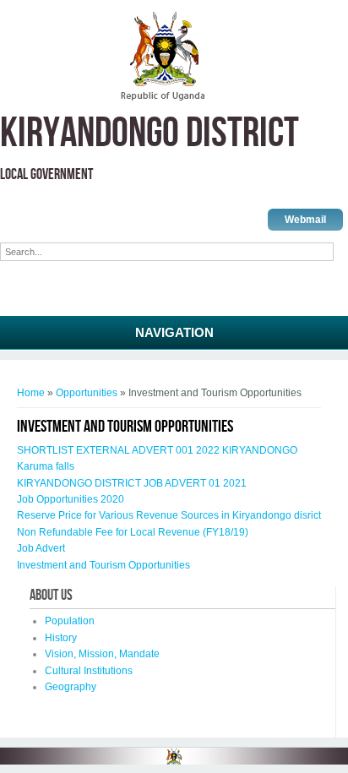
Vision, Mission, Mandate (102, 654)
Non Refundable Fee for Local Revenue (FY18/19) (132, 532)
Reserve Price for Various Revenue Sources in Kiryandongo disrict (169, 515)
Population (70, 621)
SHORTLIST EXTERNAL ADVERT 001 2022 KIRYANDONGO (157, 450)
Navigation (174, 332)
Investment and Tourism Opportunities (103, 565)
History (61, 638)
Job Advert (41, 548)
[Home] (162, 98)
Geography (70, 687)
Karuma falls (45, 466)
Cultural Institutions (89, 671)
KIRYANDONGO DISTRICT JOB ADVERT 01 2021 (132, 483)
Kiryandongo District (149, 134)
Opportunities (86, 393)
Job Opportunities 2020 (70, 499)
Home (31, 393)
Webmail (305, 220)
